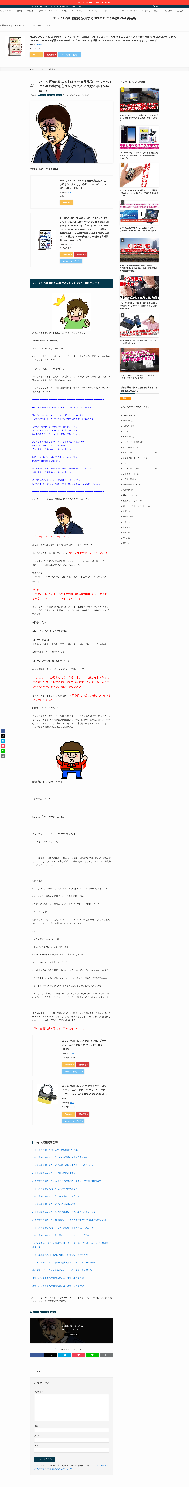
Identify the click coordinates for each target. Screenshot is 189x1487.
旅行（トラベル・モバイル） (136, 506)
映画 (126, 511)
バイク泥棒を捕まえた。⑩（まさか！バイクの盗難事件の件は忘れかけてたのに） (70, 1220)
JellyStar (128, 421)
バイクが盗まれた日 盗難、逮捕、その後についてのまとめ (60, 1255)
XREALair (128, 436)
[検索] (157, 6)
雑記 (126, 538)
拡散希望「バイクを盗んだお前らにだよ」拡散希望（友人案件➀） (63, 1270)
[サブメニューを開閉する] (156, 426)
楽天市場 (50, 55)
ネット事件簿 (130, 447)
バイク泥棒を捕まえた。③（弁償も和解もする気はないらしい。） (63, 1165)
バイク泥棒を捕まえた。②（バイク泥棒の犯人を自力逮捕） (60, 1157)
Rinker (39, 45)
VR (126, 431)
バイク (43, 95)
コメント (39, 1392)
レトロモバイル (131, 474)
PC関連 (128, 426)
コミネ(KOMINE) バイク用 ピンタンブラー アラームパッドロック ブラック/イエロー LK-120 (84, 1044)
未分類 (59, 95)
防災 (126, 533)
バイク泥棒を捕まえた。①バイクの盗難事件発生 (55, 1150)
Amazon (36, 55)
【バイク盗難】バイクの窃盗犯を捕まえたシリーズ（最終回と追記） (64, 1262)
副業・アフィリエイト (133, 495)
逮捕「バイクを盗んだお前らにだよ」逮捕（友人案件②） (59, 1278)
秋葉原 (127, 527)
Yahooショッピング (69, 55)
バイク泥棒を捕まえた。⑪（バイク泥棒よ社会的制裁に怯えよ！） (63, 1228)
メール (37, 1436)
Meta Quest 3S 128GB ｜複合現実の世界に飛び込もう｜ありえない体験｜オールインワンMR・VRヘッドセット (83, 184)
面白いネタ (129, 543)
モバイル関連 (131, 469)
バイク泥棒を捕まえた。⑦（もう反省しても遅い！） (57, 1196)
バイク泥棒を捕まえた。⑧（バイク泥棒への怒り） (56, 1204)
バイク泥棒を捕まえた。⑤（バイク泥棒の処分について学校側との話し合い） (68, 1181)
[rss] (153, 6)
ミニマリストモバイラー (135, 458)
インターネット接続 (133, 442)
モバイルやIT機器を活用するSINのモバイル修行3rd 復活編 (94, 18)
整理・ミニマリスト (133, 501)
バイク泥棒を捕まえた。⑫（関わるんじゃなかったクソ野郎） (61, 1235)
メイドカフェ (130, 463)
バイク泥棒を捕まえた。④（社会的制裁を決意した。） (58, 1173)
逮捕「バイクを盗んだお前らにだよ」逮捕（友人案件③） (59, 1286)
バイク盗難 (51, 95)
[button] (37, 1355)
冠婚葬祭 (128, 490)
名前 (36, 1426)
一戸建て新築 (130, 479)
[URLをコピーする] (106, 1355)
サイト (37, 1446)
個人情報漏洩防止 (131, 485)
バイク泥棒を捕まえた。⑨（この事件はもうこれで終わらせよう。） (64, 1212)
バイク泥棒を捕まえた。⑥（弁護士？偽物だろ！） (56, 1189)
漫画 (126, 522)
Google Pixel (129, 415)
